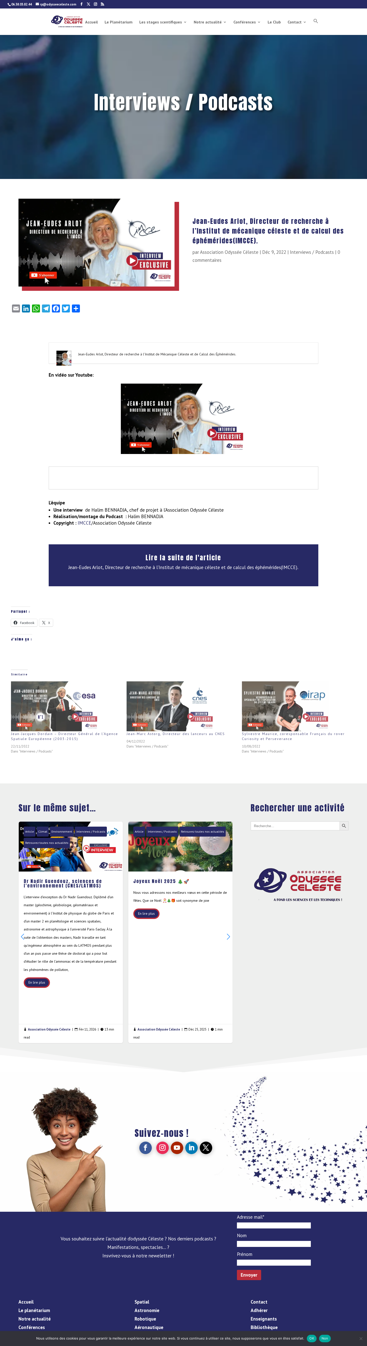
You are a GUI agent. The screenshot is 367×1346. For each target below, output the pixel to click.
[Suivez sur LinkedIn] (191, 1148)
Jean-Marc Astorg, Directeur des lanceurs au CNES (176, 734)
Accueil (91, 22)
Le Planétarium (119, 22)
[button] (315, 26)
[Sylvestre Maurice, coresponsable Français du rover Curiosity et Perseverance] (297, 706)
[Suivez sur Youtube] (177, 1148)
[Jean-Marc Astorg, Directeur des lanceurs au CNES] (182, 706)
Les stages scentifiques (160, 22)
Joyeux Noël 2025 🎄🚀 (103, 932)
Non (325, 1338)
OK (311, 1338)
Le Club (274, 22)
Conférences (244, 22)
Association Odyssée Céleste (229, 252)
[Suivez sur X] (206, 1148)
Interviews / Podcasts (312, 252)
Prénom (244, 1254)
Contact (295, 22)
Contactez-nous (299, 846)
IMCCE (84, 523)
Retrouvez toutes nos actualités (125, 831)
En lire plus (69, 913)
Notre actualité (208, 22)
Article (61, 831)
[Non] (360, 1338)
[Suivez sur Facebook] (145, 1148)
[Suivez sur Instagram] (162, 1148)
